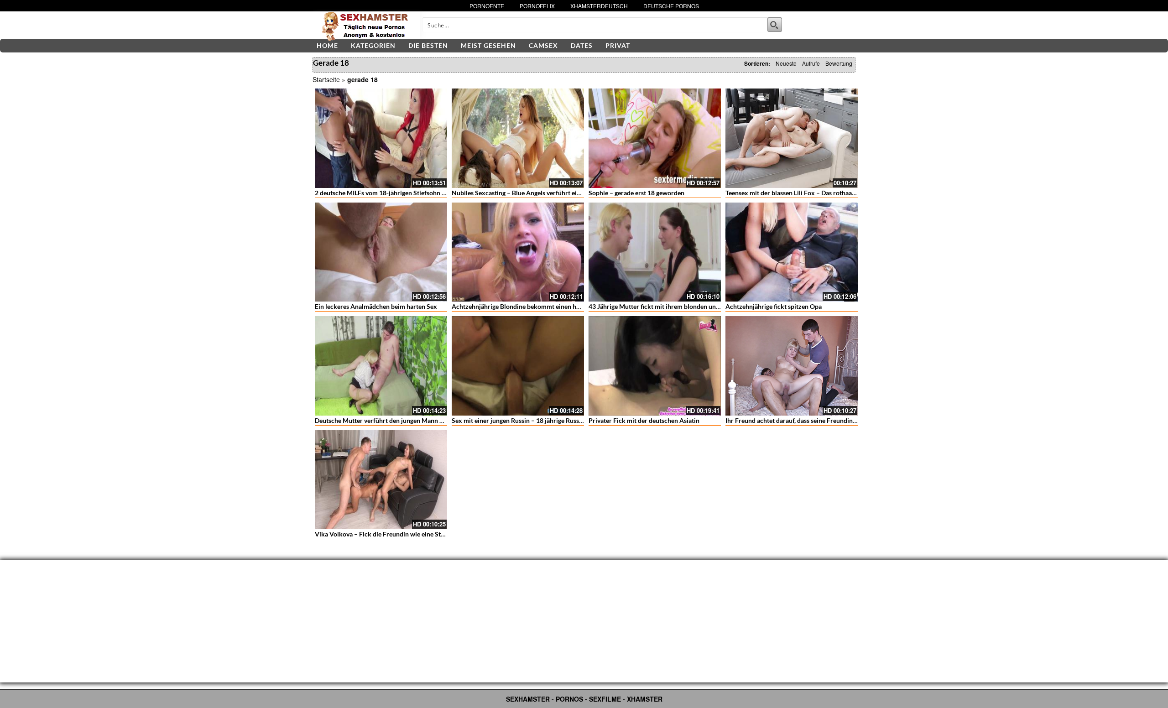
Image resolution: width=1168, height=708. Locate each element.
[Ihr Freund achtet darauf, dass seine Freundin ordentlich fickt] (791, 366)
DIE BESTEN (428, 45)
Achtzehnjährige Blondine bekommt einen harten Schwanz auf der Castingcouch (565, 306)
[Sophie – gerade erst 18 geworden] (655, 138)
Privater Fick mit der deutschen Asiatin (644, 420)
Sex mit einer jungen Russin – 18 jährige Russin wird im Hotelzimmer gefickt (559, 420)
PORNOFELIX (537, 6)
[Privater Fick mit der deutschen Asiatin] (655, 366)
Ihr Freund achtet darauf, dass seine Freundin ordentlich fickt (811, 420)
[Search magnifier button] (774, 24)
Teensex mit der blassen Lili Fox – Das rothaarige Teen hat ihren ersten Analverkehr (842, 193)
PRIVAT (617, 45)
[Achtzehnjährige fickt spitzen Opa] (791, 252)
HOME (327, 45)
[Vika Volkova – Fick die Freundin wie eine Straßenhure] (381, 480)
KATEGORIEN (373, 45)
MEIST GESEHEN (488, 45)
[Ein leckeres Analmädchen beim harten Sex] (381, 252)
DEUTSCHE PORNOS (671, 6)
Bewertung (838, 63)
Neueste (786, 63)
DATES (582, 45)
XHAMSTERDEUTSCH (599, 6)
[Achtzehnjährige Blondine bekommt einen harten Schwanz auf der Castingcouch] (518, 252)
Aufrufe (811, 63)
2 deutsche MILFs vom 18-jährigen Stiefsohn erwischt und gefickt (407, 193)
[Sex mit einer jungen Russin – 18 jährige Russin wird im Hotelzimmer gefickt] (518, 366)
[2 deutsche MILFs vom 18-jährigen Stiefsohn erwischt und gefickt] (381, 138)
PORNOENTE (486, 6)
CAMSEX (543, 45)
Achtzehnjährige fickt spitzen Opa (773, 306)
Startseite (326, 79)
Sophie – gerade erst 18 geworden (636, 193)
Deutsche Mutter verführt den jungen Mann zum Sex (389, 420)
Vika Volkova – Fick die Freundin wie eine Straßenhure (393, 534)
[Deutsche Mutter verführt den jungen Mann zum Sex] (381, 366)
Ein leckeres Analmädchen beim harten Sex (376, 306)
